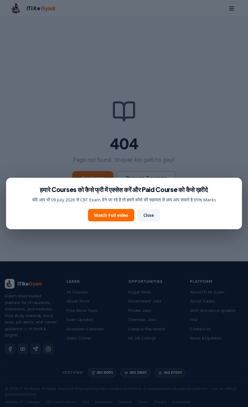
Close (148, 215)
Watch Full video (111, 215)
